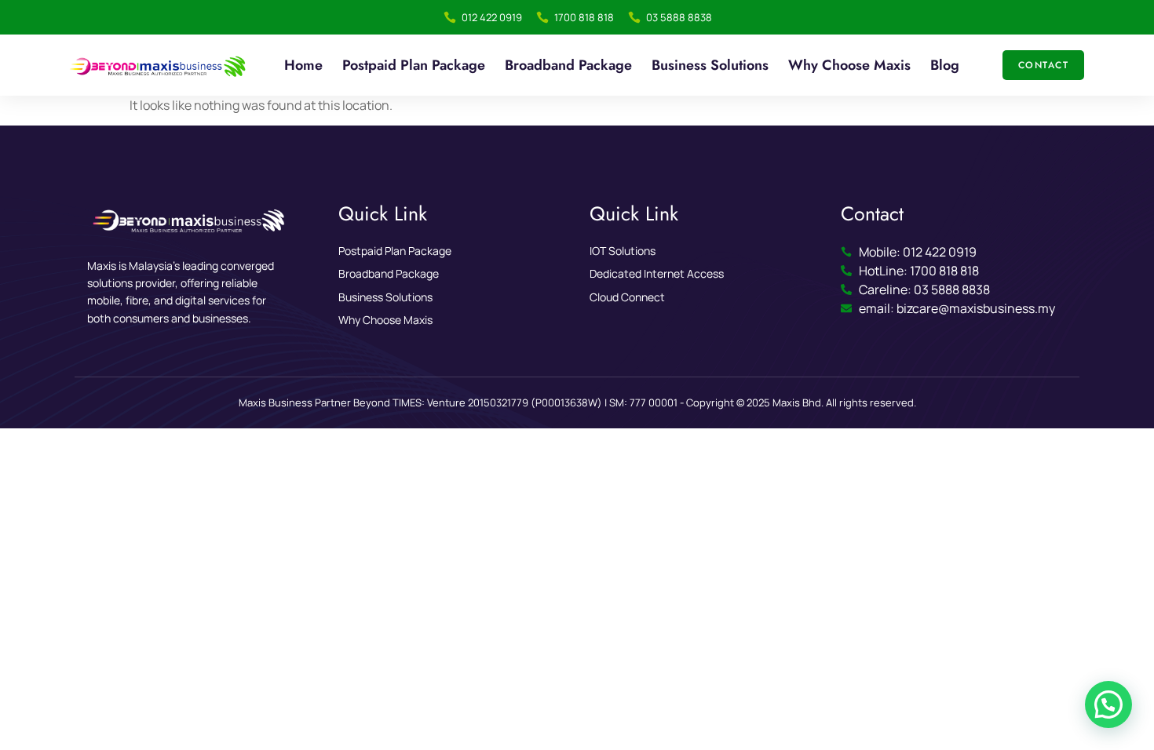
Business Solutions (710, 65)
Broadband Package (568, 65)
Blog (944, 65)
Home (303, 65)
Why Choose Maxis (849, 65)
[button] (1108, 704)
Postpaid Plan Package (413, 65)
